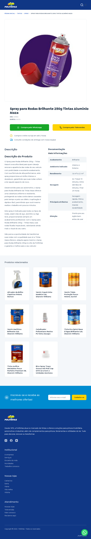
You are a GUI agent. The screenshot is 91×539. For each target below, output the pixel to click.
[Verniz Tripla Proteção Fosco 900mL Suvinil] (74, 279)
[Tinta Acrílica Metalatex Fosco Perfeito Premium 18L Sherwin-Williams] (17, 354)
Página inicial (10, 13)
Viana (7, 486)
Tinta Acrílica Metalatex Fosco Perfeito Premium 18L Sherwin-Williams (16, 369)
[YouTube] (16, 440)
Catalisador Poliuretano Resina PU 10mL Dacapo (44, 331)
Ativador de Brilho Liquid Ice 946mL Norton (15, 294)
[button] (84, 532)
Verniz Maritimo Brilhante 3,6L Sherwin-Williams (15, 331)
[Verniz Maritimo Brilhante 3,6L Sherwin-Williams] (17, 316)
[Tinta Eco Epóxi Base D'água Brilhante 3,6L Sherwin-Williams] (74, 316)
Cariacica (8, 481)
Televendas (9, 509)
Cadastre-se (79, 397)
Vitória (7, 492)
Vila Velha (9, 489)
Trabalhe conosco (12, 466)
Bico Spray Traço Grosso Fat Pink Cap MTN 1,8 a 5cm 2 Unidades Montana (44, 369)
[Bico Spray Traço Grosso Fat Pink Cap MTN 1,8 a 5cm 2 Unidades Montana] (45, 354)
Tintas (19, 13)
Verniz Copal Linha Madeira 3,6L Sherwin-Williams (44, 294)
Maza (18, 119)
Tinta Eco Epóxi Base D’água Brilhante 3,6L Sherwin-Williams (73, 331)
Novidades (9, 463)
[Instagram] (6, 440)
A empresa (9, 454)
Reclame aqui (10, 515)
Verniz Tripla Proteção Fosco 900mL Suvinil (71, 294)
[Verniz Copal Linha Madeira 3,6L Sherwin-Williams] (45, 279)
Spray (26, 13)
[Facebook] (11, 440)
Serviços (8, 457)
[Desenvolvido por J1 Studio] (82, 536)
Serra (7, 483)
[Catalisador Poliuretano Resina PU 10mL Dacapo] (45, 316)
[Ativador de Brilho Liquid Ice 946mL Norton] (17, 279)
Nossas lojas (10, 506)
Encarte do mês (11, 460)
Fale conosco (10, 512)
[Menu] (85, 5)
